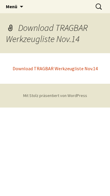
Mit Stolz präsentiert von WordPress (55, 95)
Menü (11, 6)
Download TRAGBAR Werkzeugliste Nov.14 (55, 68)
